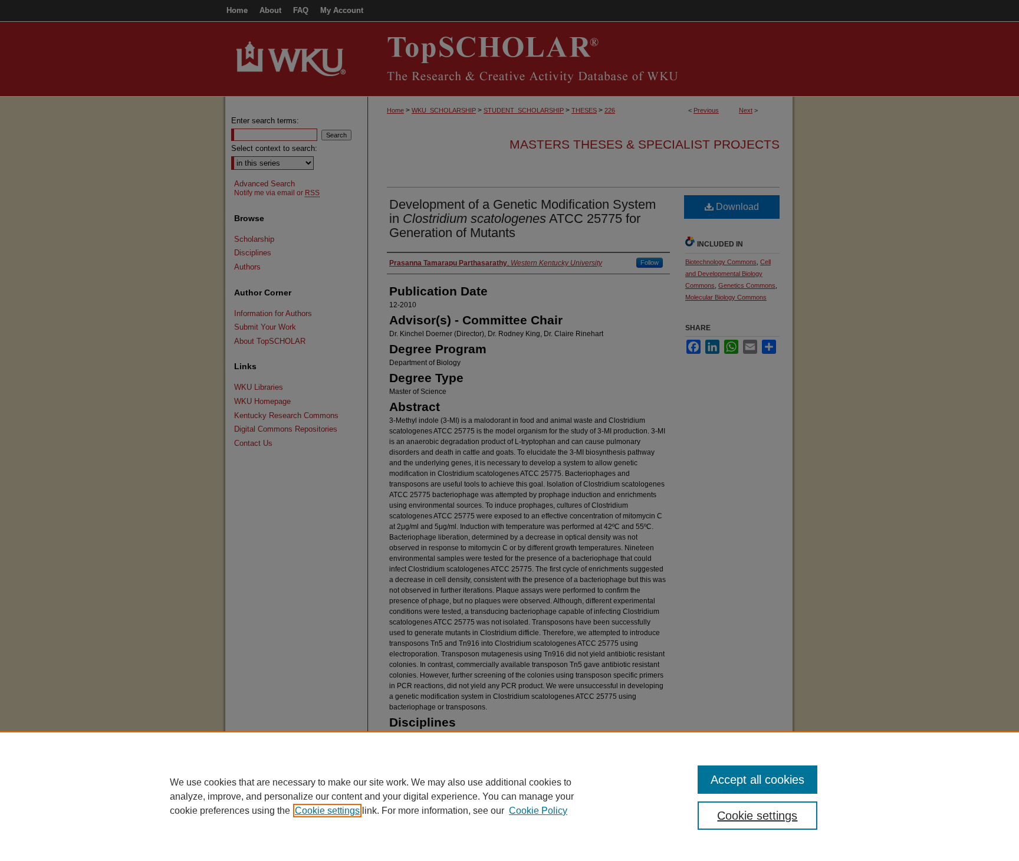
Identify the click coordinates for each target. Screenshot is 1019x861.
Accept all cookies (757, 779)
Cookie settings (327, 811)
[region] (509, 796)
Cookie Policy (538, 811)
